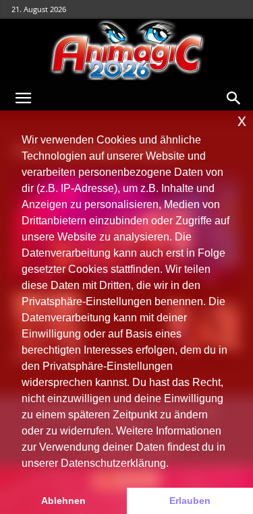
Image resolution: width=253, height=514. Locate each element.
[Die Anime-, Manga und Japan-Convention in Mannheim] (126, 50)
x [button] (241, 120)
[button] (23, 98)
